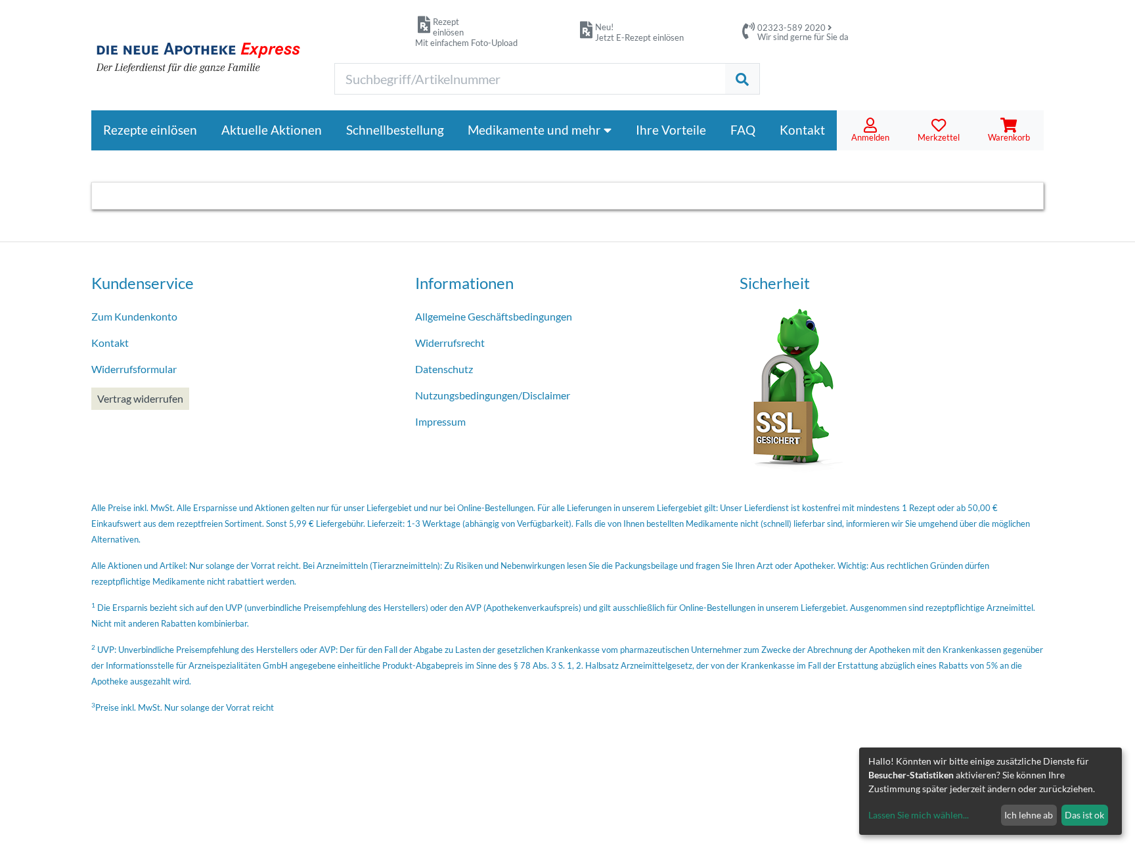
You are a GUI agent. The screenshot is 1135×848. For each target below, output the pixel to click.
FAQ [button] (742, 129)
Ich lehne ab (1028, 814)
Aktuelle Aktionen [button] (271, 129)
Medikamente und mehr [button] (536, 129)
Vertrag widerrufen (140, 398)
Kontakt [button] (802, 129)
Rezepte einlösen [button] (150, 129)
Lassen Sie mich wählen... (918, 814)
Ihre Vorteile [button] (671, 129)
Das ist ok (1084, 814)
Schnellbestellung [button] (395, 129)
